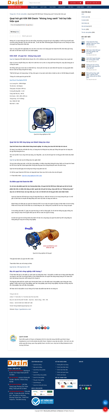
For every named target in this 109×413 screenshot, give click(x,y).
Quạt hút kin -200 (25, 267)
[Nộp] (60, 2)
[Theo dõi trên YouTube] (89, 388)
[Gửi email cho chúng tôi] (83, 388)
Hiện (17, 31)
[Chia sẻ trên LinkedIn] (48, 328)
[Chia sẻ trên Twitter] (39, 328)
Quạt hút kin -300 (14, 267)
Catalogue (61, 7)
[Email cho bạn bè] (42, 328)
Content (84, 20)
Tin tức (70, 7)
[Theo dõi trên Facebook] (80, 388)
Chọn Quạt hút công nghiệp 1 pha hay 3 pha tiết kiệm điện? (93, 43)
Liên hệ (89, 7)
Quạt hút (12, 59)
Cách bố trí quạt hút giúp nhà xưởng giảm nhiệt (93, 58)
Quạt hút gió (13, 160)
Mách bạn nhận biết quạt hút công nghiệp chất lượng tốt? (93, 51)
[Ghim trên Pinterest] (45, 328)
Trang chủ (34, 7)
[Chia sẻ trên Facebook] (36, 328)
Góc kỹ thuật (85, 26)
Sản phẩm (52, 7)
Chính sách (80, 7)
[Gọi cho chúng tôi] (86, 388)
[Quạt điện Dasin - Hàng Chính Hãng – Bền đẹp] (17, 3)
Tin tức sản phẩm (22, 14)
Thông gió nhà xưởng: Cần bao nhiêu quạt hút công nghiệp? (93, 66)
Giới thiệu (43, 7)
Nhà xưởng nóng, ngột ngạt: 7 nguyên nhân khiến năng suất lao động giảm (93, 75)
